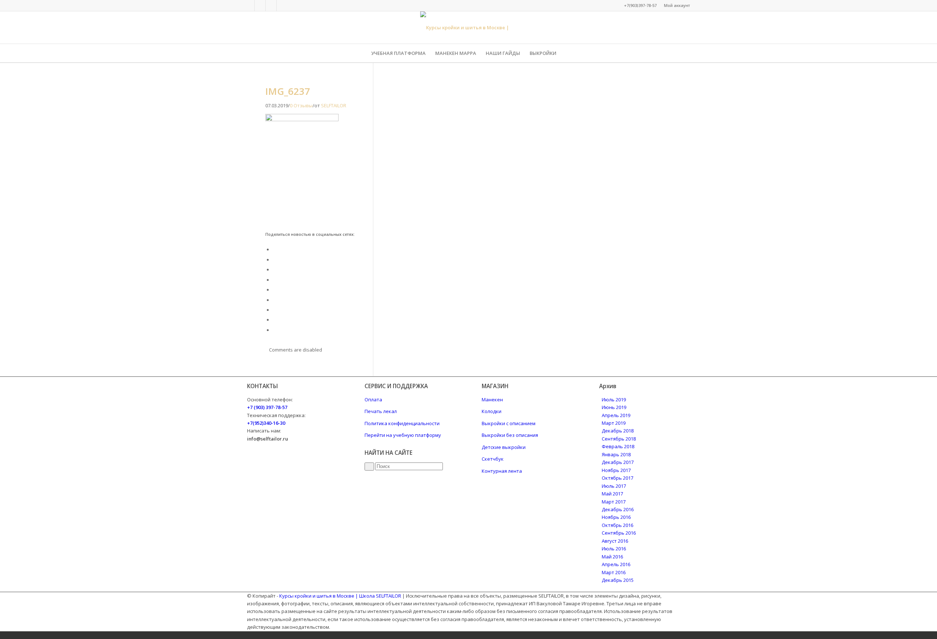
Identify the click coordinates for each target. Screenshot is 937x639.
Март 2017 (614, 501)
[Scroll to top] (2, 635)
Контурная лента (502, 471)
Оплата (373, 399)
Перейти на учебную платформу (403, 435)
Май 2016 (612, 556)
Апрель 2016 (616, 564)
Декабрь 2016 (618, 509)
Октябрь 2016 (617, 525)
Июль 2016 (614, 548)
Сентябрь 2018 (619, 438)
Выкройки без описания (510, 435)
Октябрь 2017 (617, 478)
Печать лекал (381, 411)
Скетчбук (493, 459)
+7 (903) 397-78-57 (267, 407)
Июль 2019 (614, 399)
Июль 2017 (614, 486)
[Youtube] (282, 5)
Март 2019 (614, 423)
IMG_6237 (287, 91)
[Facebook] (249, 5)
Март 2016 (614, 572)
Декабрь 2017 (618, 462)
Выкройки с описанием (508, 423)
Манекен (492, 399)
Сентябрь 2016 (619, 533)
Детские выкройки (504, 447)
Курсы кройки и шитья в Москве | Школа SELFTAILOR (340, 595)
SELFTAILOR (333, 105)
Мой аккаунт (677, 5)
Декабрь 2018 (618, 430)
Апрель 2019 (616, 415)
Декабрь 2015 (618, 580)
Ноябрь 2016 (616, 517)
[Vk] (260, 5)
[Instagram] (271, 5)
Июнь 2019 (614, 407)
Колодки (491, 411)
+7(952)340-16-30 (266, 423)
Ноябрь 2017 (616, 470)
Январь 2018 (616, 454)
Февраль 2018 (618, 446)
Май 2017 (612, 493)
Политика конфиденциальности (402, 423)
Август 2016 (615, 541)
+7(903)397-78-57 (640, 5)
